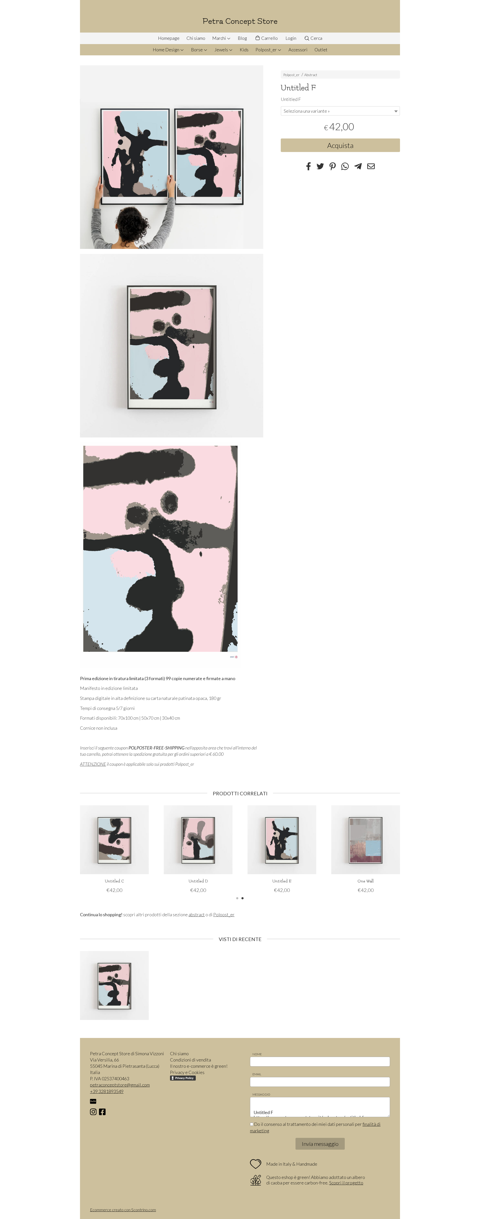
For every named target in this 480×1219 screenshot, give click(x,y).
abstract (196, 914)
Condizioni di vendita (190, 1059)
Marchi (219, 38)
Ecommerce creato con (123, 1209)
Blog (242, 38)
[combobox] (340, 111)
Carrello (269, 38)
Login (291, 38)
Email (256, 1074)
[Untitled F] (171, 157)
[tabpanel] (114, 849)
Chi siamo (195, 38)
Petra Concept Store (240, 21)
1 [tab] (237, 897)
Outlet (321, 49)
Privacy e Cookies (187, 1072)
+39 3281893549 (107, 1091)
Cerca (316, 38)
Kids (244, 49)
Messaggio (261, 1094)
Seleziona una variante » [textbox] (307, 111)
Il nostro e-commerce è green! (199, 1066)
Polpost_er (267, 49)
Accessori (298, 49)
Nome (257, 1054)
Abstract (310, 75)
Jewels (221, 49)
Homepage (169, 38)
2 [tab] (242, 897)
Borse (197, 49)
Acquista (340, 145)
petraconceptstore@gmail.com (120, 1085)
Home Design (166, 49)
